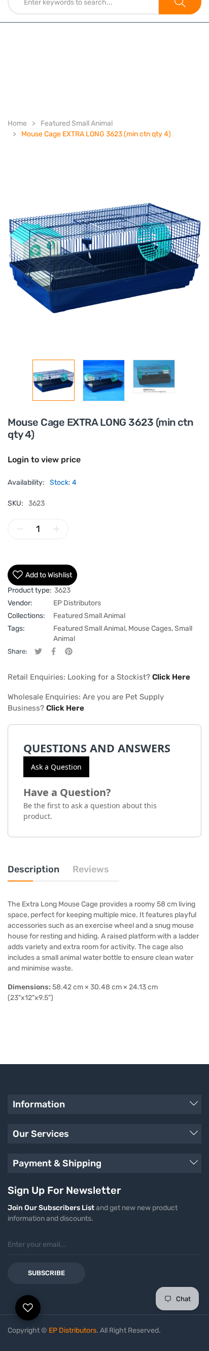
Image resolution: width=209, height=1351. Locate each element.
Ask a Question (56, 767)
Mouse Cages (149, 628)
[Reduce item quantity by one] (19, 529)
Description (33, 869)
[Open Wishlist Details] (28, 1307)
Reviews (91, 869)
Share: (17, 651)
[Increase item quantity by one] (56, 529)
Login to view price (44, 459)
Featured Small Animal (89, 615)
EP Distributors (77, 603)
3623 (62, 590)
